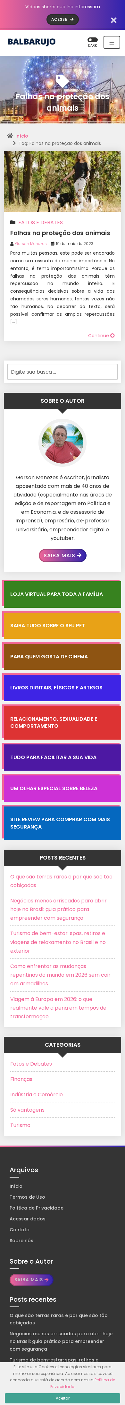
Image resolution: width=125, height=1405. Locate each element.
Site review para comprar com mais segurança (60, 823)
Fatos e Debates (40, 222)
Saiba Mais (59, 555)
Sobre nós (21, 1240)
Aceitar (63, 1398)
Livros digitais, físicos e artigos (56, 687)
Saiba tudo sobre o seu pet (47, 625)
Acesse (60, 19)
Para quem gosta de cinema (49, 656)
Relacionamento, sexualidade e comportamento (53, 722)
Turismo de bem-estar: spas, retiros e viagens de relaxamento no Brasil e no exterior (58, 942)
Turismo (20, 1125)
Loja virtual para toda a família (56, 594)
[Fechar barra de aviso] (114, 19)
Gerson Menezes (31, 243)
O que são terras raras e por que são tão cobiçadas (59, 1319)
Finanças (21, 1079)
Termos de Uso (27, 1197)
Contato (19, 1229)
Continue (99, 335)
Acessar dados (28, 1219)
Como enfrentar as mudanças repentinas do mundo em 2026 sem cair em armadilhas (60, 975)
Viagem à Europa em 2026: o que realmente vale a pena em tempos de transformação (58, 1008)
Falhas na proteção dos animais (60, 233)
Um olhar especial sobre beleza (53, 788)
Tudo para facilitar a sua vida (53, 757)
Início (21, 136)
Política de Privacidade (36, 1208)
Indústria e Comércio (36, 1094)
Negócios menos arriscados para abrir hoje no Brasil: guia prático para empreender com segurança (58, 909)
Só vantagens (27, 1110)
